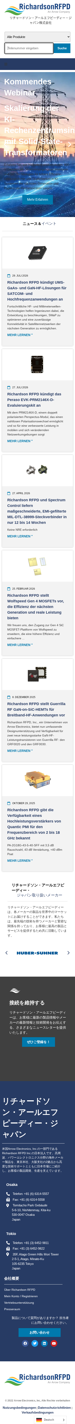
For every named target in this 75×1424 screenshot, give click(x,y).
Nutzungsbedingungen (19, 1407)
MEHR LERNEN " (20, 335)
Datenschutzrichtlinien (55, 1407)
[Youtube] (54, 1343)
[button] (6, 64)
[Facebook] (25, 1343)
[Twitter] (34, 1343)
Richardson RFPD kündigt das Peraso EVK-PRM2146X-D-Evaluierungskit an (34, 399)
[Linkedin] (44, 1343)
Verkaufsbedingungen (38, 1412)
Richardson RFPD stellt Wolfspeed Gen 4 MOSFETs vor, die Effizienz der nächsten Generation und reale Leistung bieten (35, 606)
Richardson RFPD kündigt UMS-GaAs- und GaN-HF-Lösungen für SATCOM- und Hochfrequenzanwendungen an (36, 290)
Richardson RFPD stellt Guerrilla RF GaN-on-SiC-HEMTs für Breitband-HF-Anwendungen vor (36, 709)
